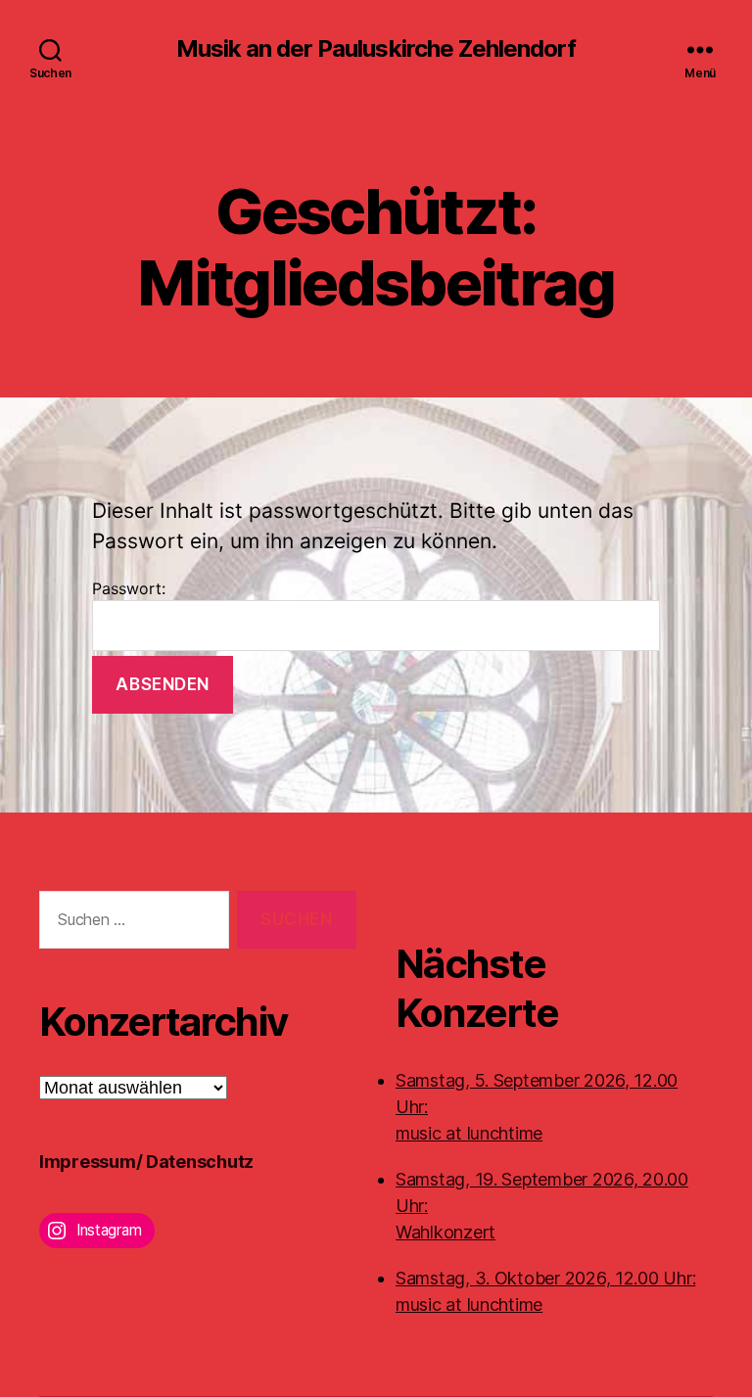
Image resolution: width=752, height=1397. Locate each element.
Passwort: (128, 588)
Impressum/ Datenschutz (146, 1161)
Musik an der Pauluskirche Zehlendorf (375, 49)
